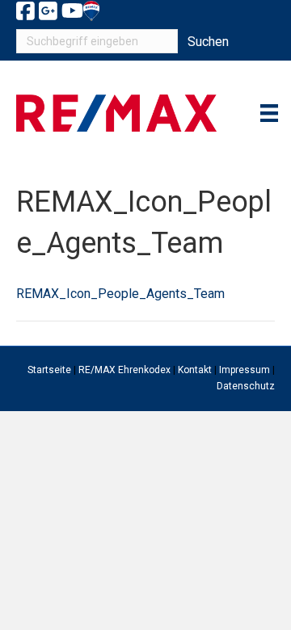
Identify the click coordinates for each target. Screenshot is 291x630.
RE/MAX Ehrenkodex (124, 370)
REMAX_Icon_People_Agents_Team (120, 293)
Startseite (49, 370)
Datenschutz (246, 386)
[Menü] (269, 113)
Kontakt (195, 370)
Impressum (244, 370)
